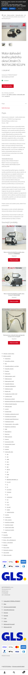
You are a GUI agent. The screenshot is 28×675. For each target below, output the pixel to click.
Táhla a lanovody (7, 555)
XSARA (8, 509)
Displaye (7, 371)
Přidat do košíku (7, 86)
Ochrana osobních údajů (10, 607)
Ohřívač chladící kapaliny (11, 404)
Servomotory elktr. (9, 441)
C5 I (25, 15)
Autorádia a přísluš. (9, 361)
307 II (8, 464)
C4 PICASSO (9, 497)
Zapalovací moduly (9, 530)
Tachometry (8, 517)
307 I (8, 462)
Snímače (7, 446)
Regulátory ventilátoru (10, 426)
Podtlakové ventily (9, 421)
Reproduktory (8, 431)
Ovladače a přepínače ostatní (12, 414)
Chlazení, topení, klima (8, 353)
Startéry (7, 515)
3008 (8, 459)
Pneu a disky (6, 547)
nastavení (23, 5)
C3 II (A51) (9, 489)
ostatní (7, 409)
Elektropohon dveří (9, 381)
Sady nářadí (6, 552)
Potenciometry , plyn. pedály (11, 424)
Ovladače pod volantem (10, 416)
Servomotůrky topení (10, 444)
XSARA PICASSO (10, 512)
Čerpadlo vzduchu (9, 368)
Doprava (6, 612)
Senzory (7, 439)
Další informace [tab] (6, 108)
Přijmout (4, 8)
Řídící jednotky (8, 436)
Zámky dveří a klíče (9, 527)
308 (7, 467)
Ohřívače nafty (8, 406)
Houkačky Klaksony (9, 384)
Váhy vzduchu (8, 520)
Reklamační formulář (9, 624)
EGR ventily (7, 373)
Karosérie (5, 535)
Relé (6, 429)
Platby (5, 621)
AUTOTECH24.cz (7, 666)
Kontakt (6, 615)
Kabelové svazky (9, 389)
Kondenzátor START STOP (11, 394)
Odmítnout (12, 8)
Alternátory (7, 358)
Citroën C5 (7, 96)
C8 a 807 (9, 507)
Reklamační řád (8, 627)
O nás (5, 618)
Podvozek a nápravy (8, 550)
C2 (7, 484)
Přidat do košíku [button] (14, 260)
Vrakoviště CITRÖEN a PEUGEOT (12, 601)
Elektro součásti (10, 15)
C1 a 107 (9, 482)
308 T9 (8, 469)
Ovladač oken (8, 411)
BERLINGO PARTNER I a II (12, 479)
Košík (21, 671)
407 (7, 472)
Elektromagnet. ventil (10, 376)
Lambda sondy (8, 396)
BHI (6, 363)
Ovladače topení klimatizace (11, 419)
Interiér (5, 532)
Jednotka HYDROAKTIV (10, 386)
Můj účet (4, 672)
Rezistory (7, 434)
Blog (5, 604)
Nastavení (20, 8)
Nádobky (5, 545)
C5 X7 (8, 504)
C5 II (8, 502)
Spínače (7, 449)
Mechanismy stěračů (10, 399)
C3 (7, 487)
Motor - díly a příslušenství (9, 540)
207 (7, 457)
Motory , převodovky (8, 542)
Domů (4, 15)
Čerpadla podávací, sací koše (12, 366)
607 (7, 477)
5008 (8, 474)
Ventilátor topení (9, 525)
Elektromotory (8, 378)
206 (7, 454)
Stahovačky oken (19, 15)
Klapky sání (7, 391)
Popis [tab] (3, 103)
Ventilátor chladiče (9, 522)
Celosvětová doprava (9, 610)
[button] (24, 25)
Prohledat (14, 672)
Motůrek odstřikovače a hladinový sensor (14, 401)
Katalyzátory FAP (7, 537)
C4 (7, 494)
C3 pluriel (9, 492)
